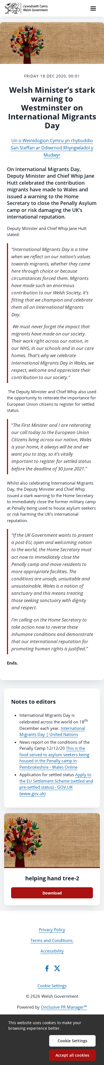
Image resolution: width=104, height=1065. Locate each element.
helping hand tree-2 (52, 878)
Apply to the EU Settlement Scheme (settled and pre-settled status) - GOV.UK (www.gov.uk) (56, 784)
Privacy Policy (52, 929)
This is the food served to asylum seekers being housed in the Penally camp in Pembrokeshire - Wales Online (54, 757)
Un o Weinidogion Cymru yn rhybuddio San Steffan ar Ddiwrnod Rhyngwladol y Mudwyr (52, 147)
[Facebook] (47, 968)
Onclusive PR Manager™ (64, 1007)
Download (52, 893)
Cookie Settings (52, 985)
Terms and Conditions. (52, 940)
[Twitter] (57, 968)
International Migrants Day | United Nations (52, 731)
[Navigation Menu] (93, 8)
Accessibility (52, 951)
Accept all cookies (72, 1055)
